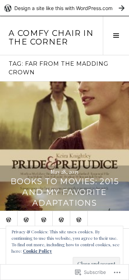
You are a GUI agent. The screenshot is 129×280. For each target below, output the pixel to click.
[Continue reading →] (64, 146)
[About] (8, 219)
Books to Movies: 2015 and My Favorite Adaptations (64, 192)
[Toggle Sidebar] (116, 35)
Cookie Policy (37, 251)
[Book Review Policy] (26, 219)
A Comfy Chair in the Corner (51, 37)
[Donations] (78, 219)
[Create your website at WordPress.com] (64, 8)
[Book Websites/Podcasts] (61, 219)
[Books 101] (43, 219)
